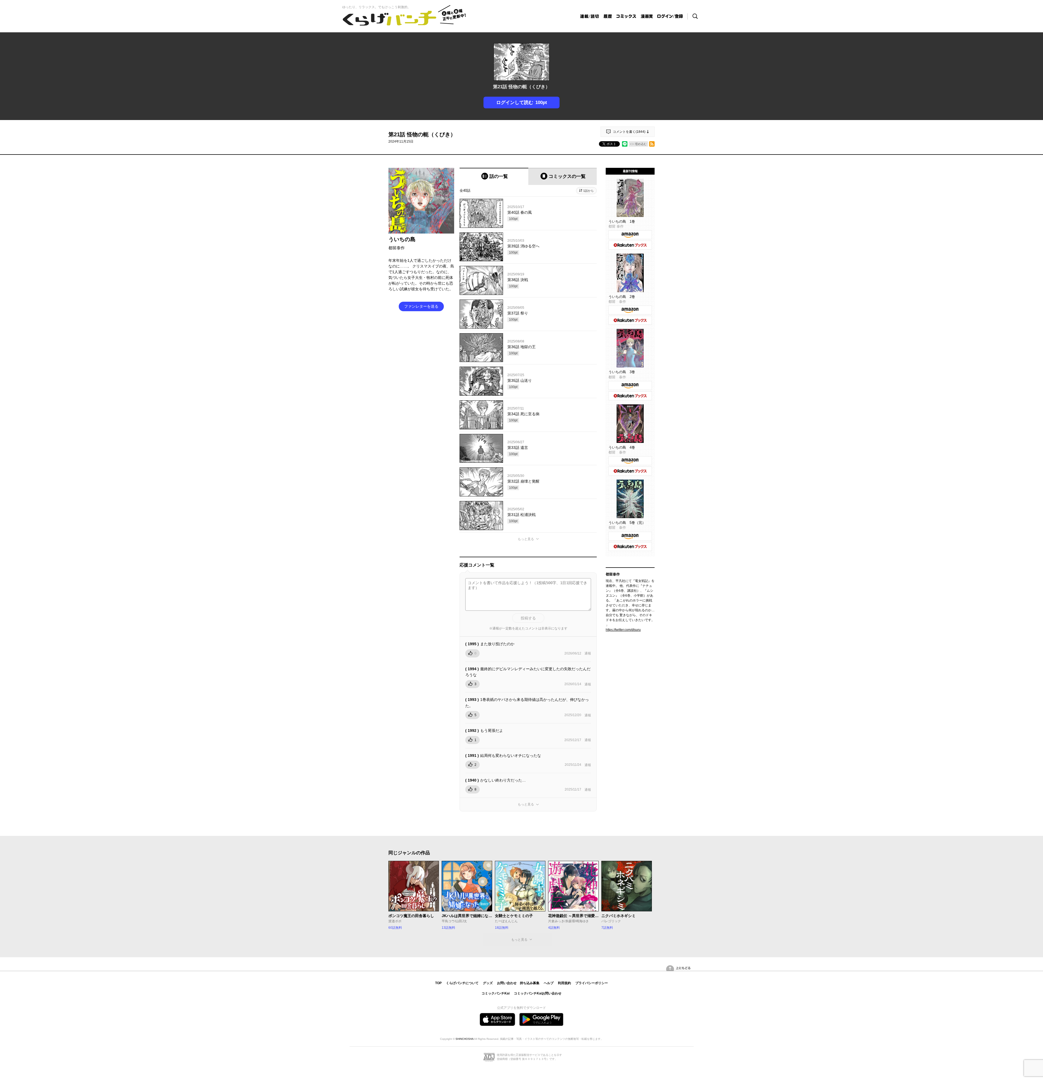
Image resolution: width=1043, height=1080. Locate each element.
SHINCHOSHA (464, 1038)
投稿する (528, 618)
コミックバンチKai (496, 993)
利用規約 (564, 983)
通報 (588, 653)
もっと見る (526, 539)
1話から (588, 190)
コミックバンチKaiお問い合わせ (537, 993)
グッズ (488, 983)
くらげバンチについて (462, 983)
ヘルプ (549, 983)
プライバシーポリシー (591, 983)
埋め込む (641, 144)
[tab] (494, 176)
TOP (438, 983)
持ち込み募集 (529, 983)
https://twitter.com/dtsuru (623, 630)
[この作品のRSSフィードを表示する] (652, 144)
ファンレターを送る (421, 306)
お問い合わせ (507, 983)
